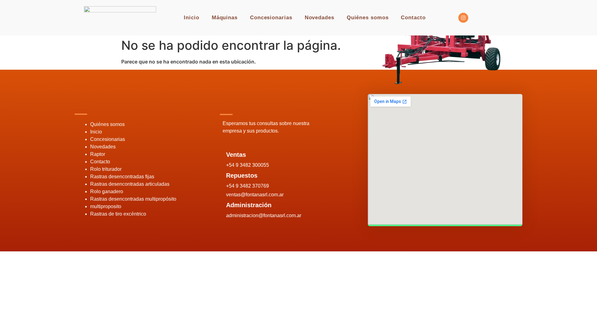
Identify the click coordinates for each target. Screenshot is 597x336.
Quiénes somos (368, 18)
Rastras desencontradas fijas (122, 176)
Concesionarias (271, 18)
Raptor (97, 154)
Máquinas (225, 18)
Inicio (191, 18)
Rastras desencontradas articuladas (129, 184)
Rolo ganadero (106, 191)
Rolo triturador (106, 169)
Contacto (413, 18)
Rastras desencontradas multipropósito (133, 199)
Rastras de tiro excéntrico (118, 214)
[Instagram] (463, 18)
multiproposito (105, 206)
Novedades (319, 18)
